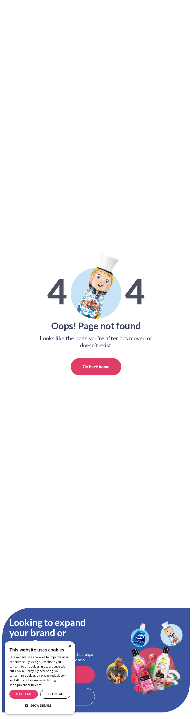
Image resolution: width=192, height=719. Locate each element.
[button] (39, 706)
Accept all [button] (23, 694)
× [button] (69, 646)
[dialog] (40, 677)
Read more (50, 685)
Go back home (96, 366)
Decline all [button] (55, 694)
